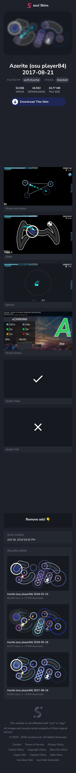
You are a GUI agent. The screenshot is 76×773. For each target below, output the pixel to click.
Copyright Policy (36, 749)
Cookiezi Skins (38, 755)
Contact (16, 744)
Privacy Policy (56, 744)
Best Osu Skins (58, 749)
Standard (62, 80)
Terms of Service (34, 744)
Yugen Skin (19, 755)
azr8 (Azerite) (31, 80)
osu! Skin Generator (48, 760)
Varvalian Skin (25, 760)
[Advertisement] (27, 140)
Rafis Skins (56, 755)
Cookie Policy (16, 749)
